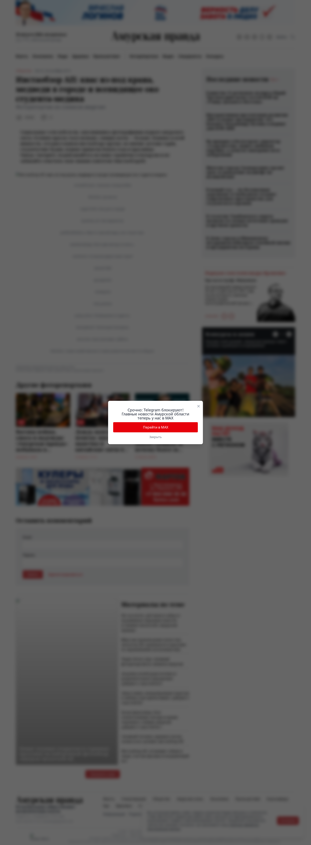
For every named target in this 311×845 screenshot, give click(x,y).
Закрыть (155, 437)
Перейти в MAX (155, 427)
